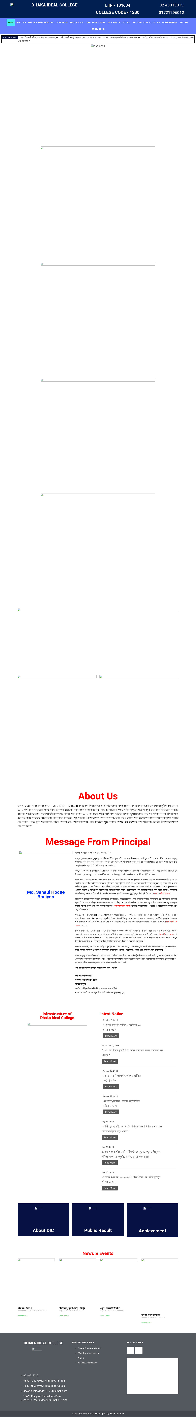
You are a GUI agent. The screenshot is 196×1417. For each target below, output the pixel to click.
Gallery (184, 22)
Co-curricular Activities (146, 22)
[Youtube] (138, 1350)
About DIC (43, 1230)
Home (10, 22)
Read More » (23, 1316)
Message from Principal (41, 22)
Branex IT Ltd (117, 1413)
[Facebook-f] (130, 1350)
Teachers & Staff (96, 22)
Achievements (169, 22)
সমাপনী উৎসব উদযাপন (150, 1315)
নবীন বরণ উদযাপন (25, 1308)
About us (21, 22)
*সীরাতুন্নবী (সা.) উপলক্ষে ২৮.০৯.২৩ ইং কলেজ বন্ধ (81, 37)
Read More (111, 1035)
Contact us (98, 29)
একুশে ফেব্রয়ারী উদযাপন (110, 1308)
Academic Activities (119, 22)
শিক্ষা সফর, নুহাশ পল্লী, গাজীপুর (72, 1308)
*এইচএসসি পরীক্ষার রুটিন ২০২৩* (155, 37)
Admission (61, 22)
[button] (2, 95)
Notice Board (77, 22)
